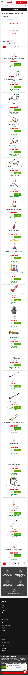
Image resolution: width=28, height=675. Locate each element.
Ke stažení (3, 648)
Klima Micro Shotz (14, 230)
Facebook (3, 650)
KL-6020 (14, 232)
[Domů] (9, 2)
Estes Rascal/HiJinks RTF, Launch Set (14, 58)
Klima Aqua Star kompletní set (14, 251)
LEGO (2, 612)
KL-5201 (14, 339)
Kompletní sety (14, 23)
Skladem (18, 43)
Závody (3, 632)
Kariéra (3, 628)
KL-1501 (14, 424)
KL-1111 (14, 82)
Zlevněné (6, 44)
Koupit (17, 64)
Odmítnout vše (14, 673)
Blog (2, 622)
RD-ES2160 (14, 360)
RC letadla (3, 610)
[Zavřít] (26, 666)
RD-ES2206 (14, 445)
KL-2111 (14, 147)
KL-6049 (14, 318)
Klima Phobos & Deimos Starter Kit (14, 166)
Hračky (3, 607)
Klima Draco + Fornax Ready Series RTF (14, 422)
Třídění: (4, 41)
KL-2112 (14, 168)
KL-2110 (14, 126)
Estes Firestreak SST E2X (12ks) (14, 485)
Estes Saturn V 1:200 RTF (14, 358)
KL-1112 (14, 105)
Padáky (14, 33)
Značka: (4, 43)
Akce (2, 605)
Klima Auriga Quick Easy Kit (14, 528)
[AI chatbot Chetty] (25, 672)
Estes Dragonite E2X (14, 506)
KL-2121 (14, 210)
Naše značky (4, 624)
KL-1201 (14, 381)
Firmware (3, 630)
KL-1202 (14, 402)
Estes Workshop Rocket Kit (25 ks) (14, 549)
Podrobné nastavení (14, 670)
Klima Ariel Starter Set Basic (14, 188)
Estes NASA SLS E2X (14, 443)
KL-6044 (14, 253)
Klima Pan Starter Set (14, 145)
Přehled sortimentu (5, 625)
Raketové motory (14, 30)
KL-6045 (14, 274)
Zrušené (12, 44)
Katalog (3, 19)
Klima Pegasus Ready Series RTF (14, 401)
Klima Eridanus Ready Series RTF (14, 380)
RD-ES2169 (14, 508)
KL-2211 (14, 529)
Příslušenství (14, 36)
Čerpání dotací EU (5, 647)
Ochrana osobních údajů (6, 643)
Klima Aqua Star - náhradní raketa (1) (14, 293)
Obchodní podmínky (5, 642)
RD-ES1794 (14, 487)
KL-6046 (14, 295)
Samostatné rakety (14, 27)
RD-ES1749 (14, 466)
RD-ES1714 (14, 551)
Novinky (3, 604)
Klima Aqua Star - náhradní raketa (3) (14, 272)
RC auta (3, 609)
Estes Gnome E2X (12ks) (14, 464)
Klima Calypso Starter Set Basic (14, 209)
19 (24, 46)
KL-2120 (14, 189)
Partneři (3, 627)
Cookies (3, 645)
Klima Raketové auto (14, 337)
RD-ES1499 (14, 59)
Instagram (3, 651)
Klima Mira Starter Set (14, 124)
